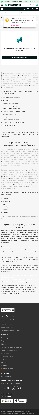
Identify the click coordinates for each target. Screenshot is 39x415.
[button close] (37, 2)
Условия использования (9, 350)
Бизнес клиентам (6, 353)
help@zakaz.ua (6, 376)
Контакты (4, 362)
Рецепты (3, 359)
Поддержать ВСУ (6, 320)
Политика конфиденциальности (11, 347)
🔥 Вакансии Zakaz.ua (8, 368)
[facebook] (3, 388)
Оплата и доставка (7, 338)
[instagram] (8, 388)
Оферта (3, 344)
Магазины (4, 365)
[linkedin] (13, 388)
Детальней (32, 1)
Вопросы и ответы (7, 327)
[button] (30, 5)
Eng (13, 316)
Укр (2, 316)
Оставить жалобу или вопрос (10, 331)
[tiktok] (19, 388)
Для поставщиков (7, 356)
